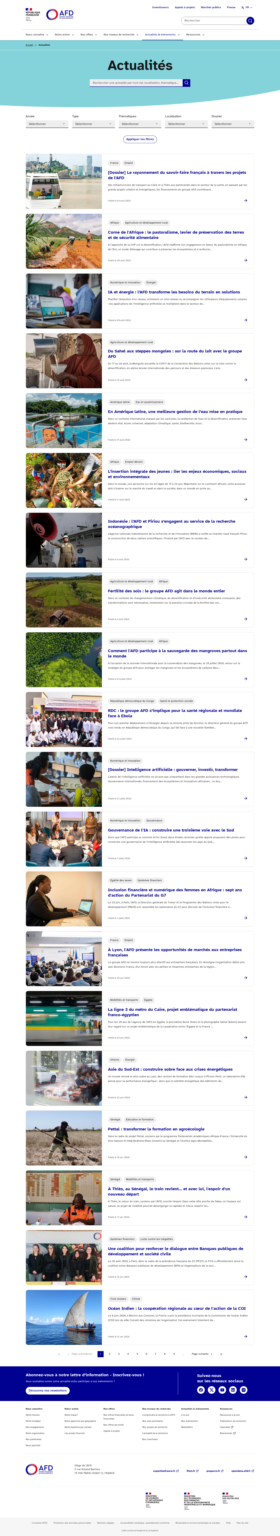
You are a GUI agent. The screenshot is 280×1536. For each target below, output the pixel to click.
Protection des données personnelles (72, 1523)
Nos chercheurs (150, 1439)
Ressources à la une (230, 1415)
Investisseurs (160, 7)
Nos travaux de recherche (119, 34)
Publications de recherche (233, 1421)
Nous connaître (35, 34)
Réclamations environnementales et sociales (197, 1523)
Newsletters (187, 1427)
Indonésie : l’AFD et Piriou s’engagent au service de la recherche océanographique (171, 524)
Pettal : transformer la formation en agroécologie (156, 1129)
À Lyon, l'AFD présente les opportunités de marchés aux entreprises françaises (175, 953)
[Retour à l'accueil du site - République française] (68, 15)
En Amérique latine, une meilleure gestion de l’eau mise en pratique (175, 412)
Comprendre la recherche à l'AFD (158, 1415)
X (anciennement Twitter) (211, 1390)
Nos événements (189, 1421)
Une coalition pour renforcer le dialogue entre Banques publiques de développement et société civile (175, 1251)
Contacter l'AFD (39, 1523)
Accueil (29, 45)
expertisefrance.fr (164, 1471)
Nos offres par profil (113, 1425)
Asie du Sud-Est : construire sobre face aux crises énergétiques (170, 1069)
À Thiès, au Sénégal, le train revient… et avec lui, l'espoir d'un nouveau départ (169, 1192)
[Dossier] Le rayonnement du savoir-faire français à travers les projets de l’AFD (177, 175)
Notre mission (33, 1415)
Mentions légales (105, 1523)
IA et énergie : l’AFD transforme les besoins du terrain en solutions (174, 292)
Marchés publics (211, 7)
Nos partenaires (34, 1439)
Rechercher (250, 21)
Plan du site (242, 1523)
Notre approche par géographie (80, 1421)
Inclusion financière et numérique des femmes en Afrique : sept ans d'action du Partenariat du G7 (175, 893)
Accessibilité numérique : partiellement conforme (144, 1523)
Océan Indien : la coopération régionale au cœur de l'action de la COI (177, 1308)
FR (247, 7)
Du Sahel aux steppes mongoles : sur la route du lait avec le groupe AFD (175, 354)
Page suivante (200, 1354)
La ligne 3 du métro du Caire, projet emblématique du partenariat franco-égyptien (172, 1012)
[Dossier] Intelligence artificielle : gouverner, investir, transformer (173, 770)
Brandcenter (226, 1433)
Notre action (62, 34)
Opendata (225, 1427)
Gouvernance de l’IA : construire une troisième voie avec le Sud (171, 830)
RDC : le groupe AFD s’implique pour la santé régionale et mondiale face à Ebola (175, 713)
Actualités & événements (160, 34)
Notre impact (71, 1415)
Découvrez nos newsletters (48, 1390)
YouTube (222, 1390)
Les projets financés (75, 1433)
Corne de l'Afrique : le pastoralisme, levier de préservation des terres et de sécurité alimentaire (176, 235)
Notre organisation (35, 1433)
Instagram (243, 1390)
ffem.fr (191, 1471)
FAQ (228, 1523)
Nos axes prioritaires (152, 1421)
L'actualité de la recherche (155, 1433)
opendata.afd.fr (240, 1471)
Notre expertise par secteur (78, 1427)
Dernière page (221, 1354)
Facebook (201, 1390)
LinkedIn (233, 1390)
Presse (231, 7)
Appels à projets (185, 7)
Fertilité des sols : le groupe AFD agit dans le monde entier (166, 591)
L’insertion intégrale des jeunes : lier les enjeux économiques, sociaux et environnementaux (177, 474)
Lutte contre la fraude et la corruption (140, 1530)
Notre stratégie (33, 1421)
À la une (185, 1415)
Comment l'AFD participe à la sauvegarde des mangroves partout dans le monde (177, 654)
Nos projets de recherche (154, 1427)
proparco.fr (213, 1471)
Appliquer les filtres (140, 139)
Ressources (193, 34)
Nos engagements (35, 1427)
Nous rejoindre (33, 1445)
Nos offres (87, 34)
